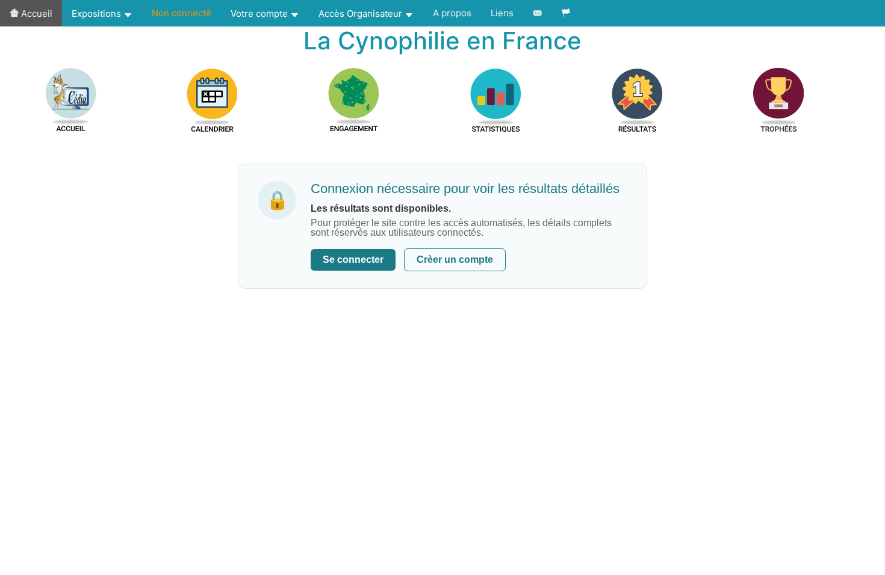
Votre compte (260, 13)
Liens (502, 13)
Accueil (35, 13)
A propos (452, 13)
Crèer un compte (455, 259)
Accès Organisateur (361, 13)
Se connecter (353, 259)
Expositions (97, 13)
